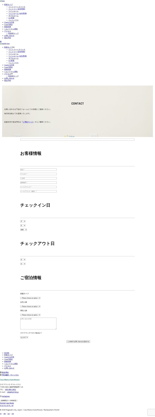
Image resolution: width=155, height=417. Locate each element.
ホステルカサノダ (6, 405)
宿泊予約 (5, 372)
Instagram (6, 396)
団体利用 (7, 361)
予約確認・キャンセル (10, 375)
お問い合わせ (9, 368)
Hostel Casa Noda (7, 403)
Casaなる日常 (9, 357)
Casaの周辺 (8, 359)
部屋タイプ (8, 355)
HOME (6, 353)
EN (5, 414)
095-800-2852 (10, 389)
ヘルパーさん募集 (11, 364)
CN (13, 414)
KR (9, 414)
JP (1, 414)
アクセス (7, 366)
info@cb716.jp (13, 392)
